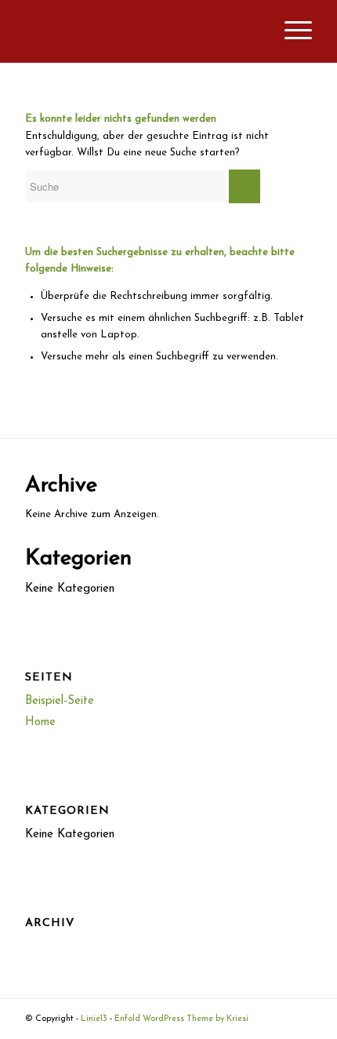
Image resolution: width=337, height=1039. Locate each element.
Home (40, 722)
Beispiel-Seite (59, 701)
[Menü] (290, 31)
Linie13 (94, 1019)
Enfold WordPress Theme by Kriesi (181, 1019)
